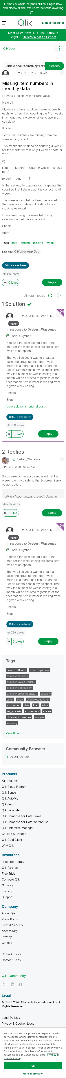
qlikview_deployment (19, 687)
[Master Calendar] (52, 295)
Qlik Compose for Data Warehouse (25, 822)
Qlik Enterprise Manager (17, 828)
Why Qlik (8, 845)
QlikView (9, 48)
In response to (32, 329)
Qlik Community (14, 976)
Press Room (10, 919)
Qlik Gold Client (12, 839)
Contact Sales (11, 960)
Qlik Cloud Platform (14, 786)
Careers (7, 943)
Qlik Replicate (11, 810)
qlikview (46, 693)
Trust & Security (12, 925)
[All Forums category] (8, 757)
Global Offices (11, 954)
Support (7, 897)
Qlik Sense (9, 792)
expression (13, 705)
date (27, 705)
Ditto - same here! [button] (15, 265)
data (14, 243)
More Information (33, 1073)
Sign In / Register (53, 22)
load (35, 705)
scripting (12, 723)
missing (38, 243)
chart (20, 699)
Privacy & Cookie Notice (18, 1023)
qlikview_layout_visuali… (21, 681)
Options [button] (59, 48)
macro (47, 711)
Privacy (7, 937)
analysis (39, 717)
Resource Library (13, 862)
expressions (32, 711)
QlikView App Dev (26, 251)
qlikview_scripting (17, 676)
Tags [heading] (10, 660)
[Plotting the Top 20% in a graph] (58, 295)
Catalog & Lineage (14, 834)
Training (7, 891)
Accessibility (10, 931)
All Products (10, 781)
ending (25, 243)
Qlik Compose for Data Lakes (21, 816)
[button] (62, 72)
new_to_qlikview (16, 670)
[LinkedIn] (12, 984)
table (45, 705)
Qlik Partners (10, 867)
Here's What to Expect (39, 37)
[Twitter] (4, 984)
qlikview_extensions (19, 717)
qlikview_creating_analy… (22, 693)
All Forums (21, 757)
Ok (33, 1065)
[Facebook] (20, 984)
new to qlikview (39, 670)
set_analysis (14, 711)
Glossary (8, 885)
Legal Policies (11, 1017)
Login (51, 4)
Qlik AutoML (10, 798)
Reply (52, 282)
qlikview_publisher (38, 699)
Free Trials (8, 873)
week (50, 243)
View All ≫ (12, 733)
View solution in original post (25, 406)
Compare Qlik (11, 879)
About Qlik (8, 913)
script (10, 699)
